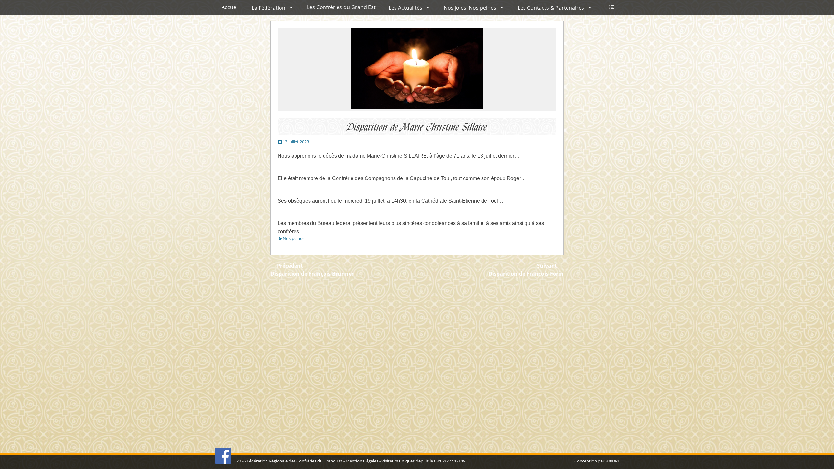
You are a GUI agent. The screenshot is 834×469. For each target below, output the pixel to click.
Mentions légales (362, 461)
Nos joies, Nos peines (470, 7)
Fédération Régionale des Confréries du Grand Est (294, 461)
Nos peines (293, 238)
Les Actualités (405, 7)
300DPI (612, 461)
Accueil (230, 7)
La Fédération (268, 7)
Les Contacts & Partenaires (551, 7)
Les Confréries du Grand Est (341, 7)
